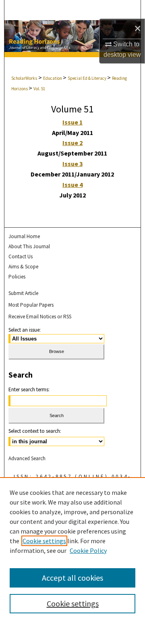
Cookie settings (44, 541)
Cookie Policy (88, 550)
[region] (72, 550)
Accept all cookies (72, 578)
